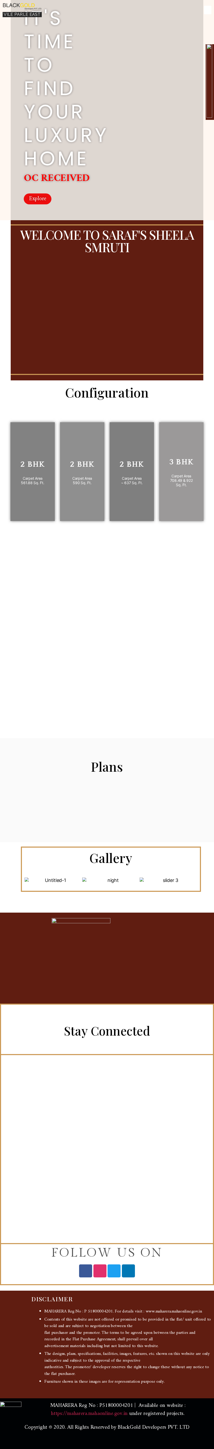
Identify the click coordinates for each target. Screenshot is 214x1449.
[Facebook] (85, 1270)
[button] (207, 10)
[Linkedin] (128, 1270)
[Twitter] (114, 1270)
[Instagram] (99, 1270)
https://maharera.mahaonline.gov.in (89, 1413)
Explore (37, 199)
